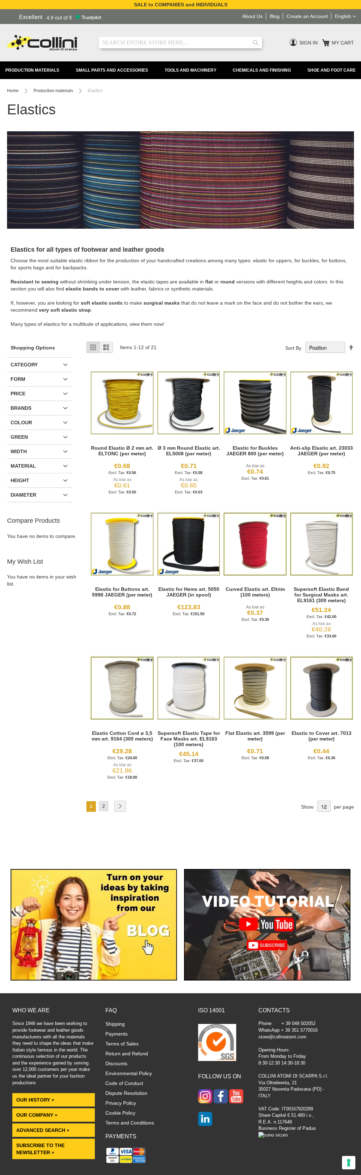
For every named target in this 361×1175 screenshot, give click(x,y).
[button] (345, 16)
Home (13, 90)
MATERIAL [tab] (23, 466)
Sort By (293, 348)
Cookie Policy (120, 1113)
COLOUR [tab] (21, 422)
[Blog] (94, 979)
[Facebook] (221, 1097)
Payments (116, 1034)
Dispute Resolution (126, 1093)
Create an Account (307, 16)
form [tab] (18, 379)
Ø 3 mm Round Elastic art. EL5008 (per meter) (189, 450)
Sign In (308, 43)
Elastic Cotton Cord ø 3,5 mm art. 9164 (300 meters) (122, 736)
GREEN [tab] (19, 437)
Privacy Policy (120, 1103)
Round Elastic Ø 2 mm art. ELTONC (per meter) (122, 450)
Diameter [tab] (23, 495)
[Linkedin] (205, 1119)
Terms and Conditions (129, 1123)
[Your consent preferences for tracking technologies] (348, 1162)
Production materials (53, 90)
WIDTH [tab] (19, 451)
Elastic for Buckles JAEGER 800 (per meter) (255, 450)
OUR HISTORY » (35, 1100)
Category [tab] (24, 364)
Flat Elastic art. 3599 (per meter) (255, 736)
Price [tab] (18, 393)
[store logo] (47, 43)
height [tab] (20, 480)
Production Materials (32, 70)
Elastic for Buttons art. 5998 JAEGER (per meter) (122, 592)
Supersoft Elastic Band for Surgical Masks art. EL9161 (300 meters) (321, 594)
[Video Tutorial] (267, 979)
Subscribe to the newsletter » (40, 1149)
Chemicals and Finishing (262, 70)
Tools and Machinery (190, 70)
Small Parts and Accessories (112, 70)
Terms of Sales (122, 1044)
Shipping (115, 1024)
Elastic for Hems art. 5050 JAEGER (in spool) (188, 592)
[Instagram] (205, 1097)
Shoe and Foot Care (331, 70)
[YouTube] (236, 1097)
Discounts (116, 1063)
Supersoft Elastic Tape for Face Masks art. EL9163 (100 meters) (189, 738)
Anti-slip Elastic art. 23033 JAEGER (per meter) (321, 450)
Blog (275, 16)
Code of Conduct (124, 1083)
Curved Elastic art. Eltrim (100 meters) (255, 592)
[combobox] (180, 42)
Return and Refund (126, 1053)
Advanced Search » (43, 1130)
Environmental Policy (128, 1073)
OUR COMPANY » (37, 1115)
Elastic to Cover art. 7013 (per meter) (321, 736)
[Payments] (126, 1162)
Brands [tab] (21, 408)
